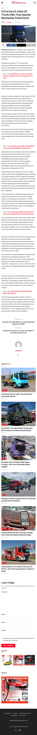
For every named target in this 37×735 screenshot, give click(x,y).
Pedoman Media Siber (25, 713)
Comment (4, 592)
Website (3, 630)
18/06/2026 (4, 503)
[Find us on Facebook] (15, 730)
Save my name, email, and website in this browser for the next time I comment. (18, 639)
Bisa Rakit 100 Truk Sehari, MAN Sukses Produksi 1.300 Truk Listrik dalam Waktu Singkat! (15, 464)
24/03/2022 (17, 22)
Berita (5, 529)
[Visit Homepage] (18, 2)
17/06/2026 (4, 573)
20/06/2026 (4, 398)
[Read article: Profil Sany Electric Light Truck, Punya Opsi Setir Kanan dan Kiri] (18, 380)
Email (3, 622)
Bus (4, 494)
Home (2, 8)
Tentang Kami (7, 713)
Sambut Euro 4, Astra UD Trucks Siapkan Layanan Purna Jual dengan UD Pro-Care (18, 76)
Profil (5, 390)
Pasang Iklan (14, 715)
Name (3, 614)
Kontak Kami (22, 715)
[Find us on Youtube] (20, 730)
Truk (7, 8)
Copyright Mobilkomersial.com (20, 726)
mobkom (9, 22)
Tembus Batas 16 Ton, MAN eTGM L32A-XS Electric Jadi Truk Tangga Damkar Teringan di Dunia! (17, 569)
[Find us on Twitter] (17, 730)
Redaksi (15, 713)
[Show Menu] (2, 2)
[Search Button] (35, 2)
